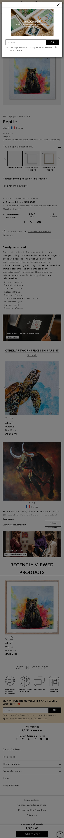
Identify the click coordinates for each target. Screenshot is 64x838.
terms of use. (16, 50)
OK (52, 42)
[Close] (58, 4)
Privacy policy (52, 47)
